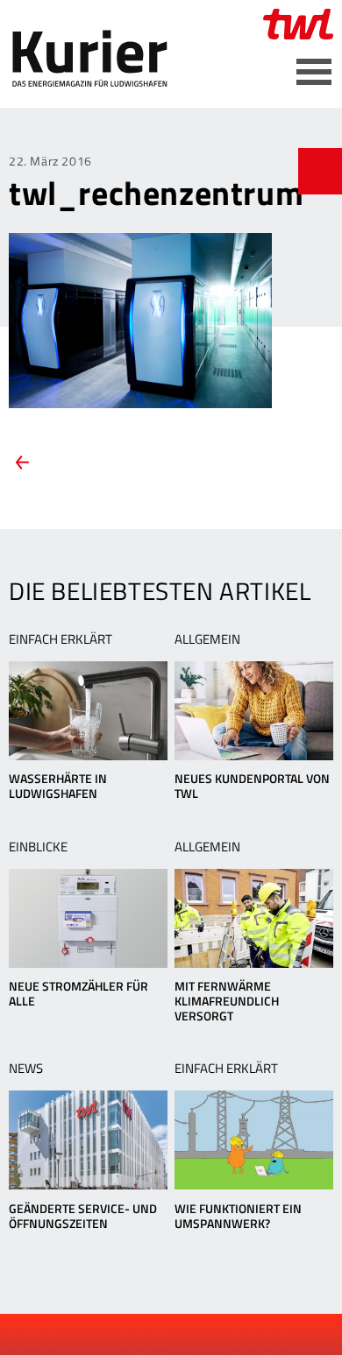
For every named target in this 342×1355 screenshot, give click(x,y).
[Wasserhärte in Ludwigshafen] (88, 710)
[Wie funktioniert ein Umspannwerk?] (254, 1139)
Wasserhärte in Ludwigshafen (58, 785)
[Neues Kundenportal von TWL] (254, 710)
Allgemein (207, 639)
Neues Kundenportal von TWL (252, 785)
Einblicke (38, 846)
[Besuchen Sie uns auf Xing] (187, 1335)
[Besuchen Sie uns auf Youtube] (158, 1335)
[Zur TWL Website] (298, 24)
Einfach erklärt (60, 639)
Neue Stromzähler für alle (78, 993)
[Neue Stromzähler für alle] (88, 918)
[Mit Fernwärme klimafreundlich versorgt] (254, 918)
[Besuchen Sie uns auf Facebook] (128, 1335)
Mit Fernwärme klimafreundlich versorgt (227, 1001)
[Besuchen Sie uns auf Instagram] (216, 1335)
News (26, 1068)
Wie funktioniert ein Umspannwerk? (238, 1215)
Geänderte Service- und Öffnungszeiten (83, 1215)
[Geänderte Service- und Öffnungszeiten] (88, 1139)
